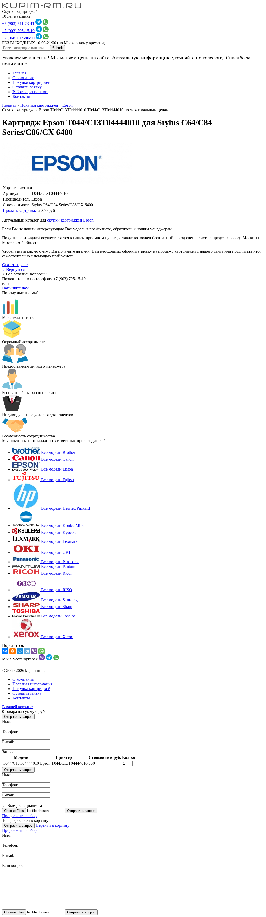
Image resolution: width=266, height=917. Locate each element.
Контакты (21, 96)
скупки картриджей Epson (70, 220)
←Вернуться (13, 269)
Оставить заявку (27, 87)
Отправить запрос (18, 717)
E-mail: (8, 742)
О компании (23, 77)
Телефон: (10, 731)
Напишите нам (15, 288)
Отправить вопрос (81, 912)
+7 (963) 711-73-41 (18, 23)
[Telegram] (27, 651)
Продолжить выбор (19, 815)
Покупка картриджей (31, 82)
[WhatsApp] (41, 651)
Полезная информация (32, 684)
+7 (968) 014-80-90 (18, 38)
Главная (19, 73)
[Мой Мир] (20, 651)
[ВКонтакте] (5, 651)
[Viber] (34, 651)
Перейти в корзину (52, 825)
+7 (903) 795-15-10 (18, 31)
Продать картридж (19, 210)
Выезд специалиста (24, 805)
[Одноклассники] (12, 651)
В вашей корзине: (17, 707)
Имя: (6, 721)
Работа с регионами (30, 91)
